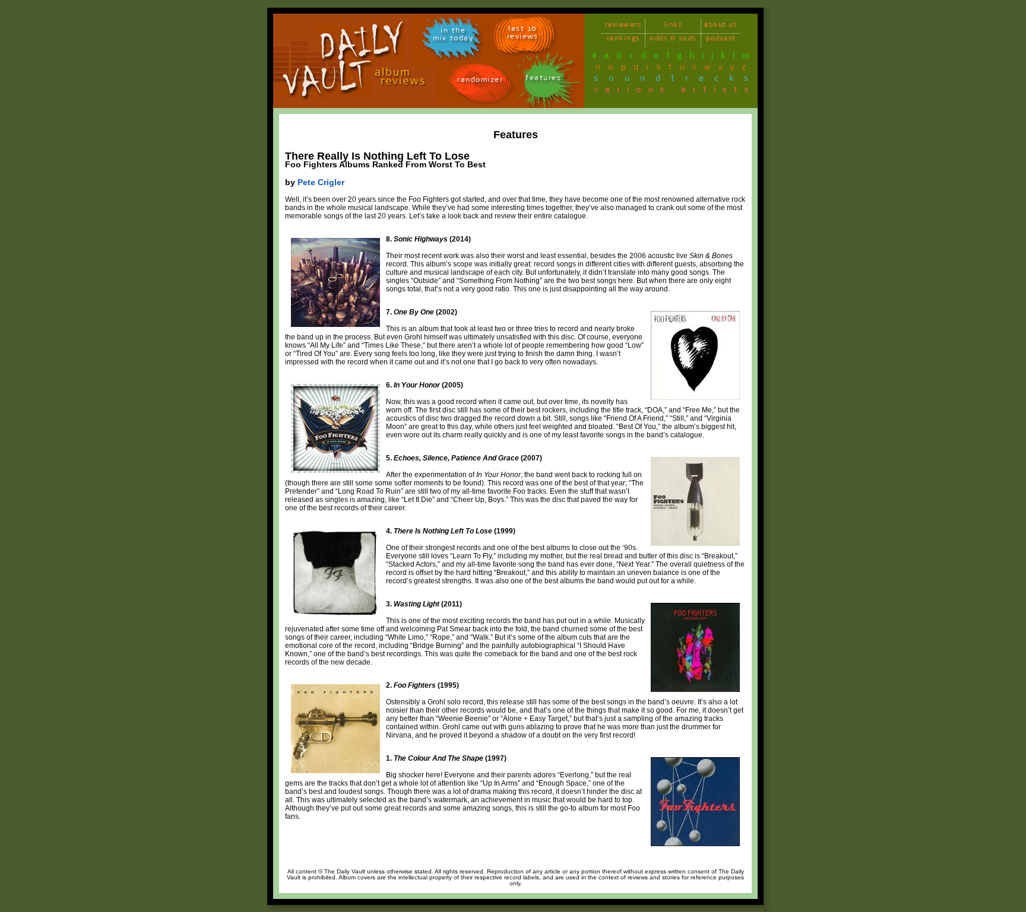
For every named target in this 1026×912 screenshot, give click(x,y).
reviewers (623, 26)
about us (720, 26)
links (673, 26)
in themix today (453, 36)
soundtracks (676, 80)
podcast (721, 40)
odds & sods (673, 40)
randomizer (480, 81)
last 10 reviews (523, 34)
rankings (623, 40)
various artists (675, 91)
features (543, 80)
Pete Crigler (320, 182)
